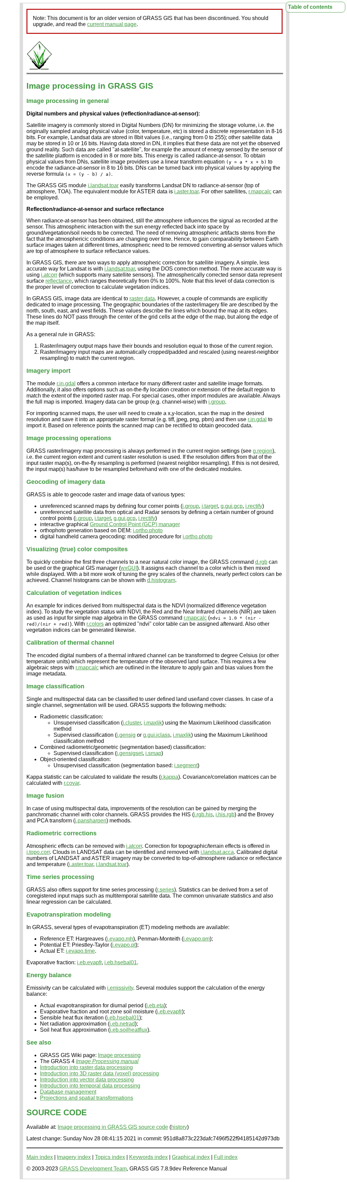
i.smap (153, 753)
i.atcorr (49, 275)
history (179, 1127)
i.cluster (132, 723)
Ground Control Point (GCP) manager (135, 524)
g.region (262, 451)
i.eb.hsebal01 (120, 962)
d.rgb (261, 562)
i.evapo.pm (196, 939)
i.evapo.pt (124, 945)
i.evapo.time (80, 951)
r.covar (71, 783)
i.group (216, 402)
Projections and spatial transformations (86, 1098)
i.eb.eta (155, 1005)
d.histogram (161, 580)
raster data (142, 298)
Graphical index (191, 1157)
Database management (68, 1092)
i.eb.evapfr (89, 962)
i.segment (186, 765)
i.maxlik (153, 723)
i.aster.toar (186, 191)
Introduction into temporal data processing (90, 1086)
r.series (165, 890)
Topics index (110, 1157)
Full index (226, 1157)
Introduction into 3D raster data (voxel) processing (99, 1073)
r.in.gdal (66, 383)
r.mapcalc (259, 191)
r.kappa (169, 777)
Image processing (119, 1055)
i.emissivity (120, 988)
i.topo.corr (38, 852)
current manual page (112, 24)
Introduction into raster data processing (86, 1067)
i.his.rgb (225, 814)
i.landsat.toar (103, 185)
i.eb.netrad (122, 1024)
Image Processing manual (107, 1061)
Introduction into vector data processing (87, 1079)
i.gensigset (130, 753)
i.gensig (126, 735)
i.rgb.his (203, 814)
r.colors (95, 624)
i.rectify (253, 506)
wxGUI (129, 568)
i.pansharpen (90, 820)
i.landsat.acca (217, 852)
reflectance (58, 281)
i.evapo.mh (120, 939)
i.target (210, 506)
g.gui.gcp (232, 506)
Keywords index (148, 1157)
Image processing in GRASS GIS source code (113, 1127)
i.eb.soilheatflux (128, 1030)
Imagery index (74, 1157)
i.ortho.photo (148, 530)
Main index (39, 1157)
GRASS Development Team (93, 1169)
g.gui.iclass (156, 735)
